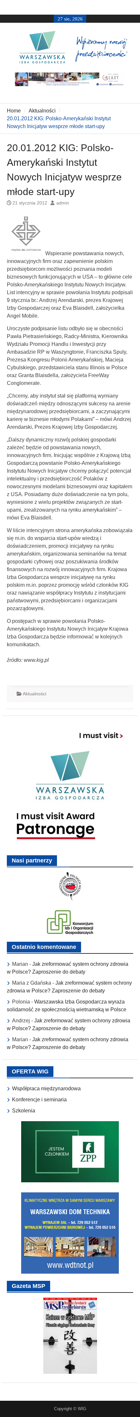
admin (62, 202)
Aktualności (34, 693)
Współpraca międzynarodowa (46, 1088)
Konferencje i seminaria (39, 1099)
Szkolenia (23, 1110)
